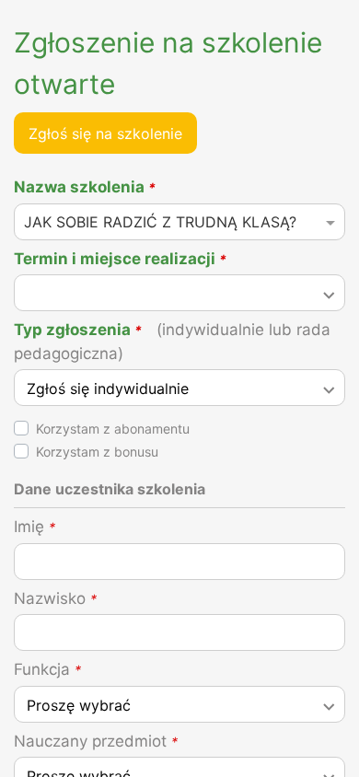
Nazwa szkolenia (85, 187)
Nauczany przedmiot (96, 741)
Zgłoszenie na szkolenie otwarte (168, 63)
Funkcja (47, 669)
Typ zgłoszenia (172, 341)
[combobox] (179, 227)
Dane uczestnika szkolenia (109, 489)
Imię (34, 526)
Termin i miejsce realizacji (120, 258)
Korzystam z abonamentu (113, 428)
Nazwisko (55, 598)
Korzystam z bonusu (97, 451)
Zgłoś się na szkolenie (105, 133)
